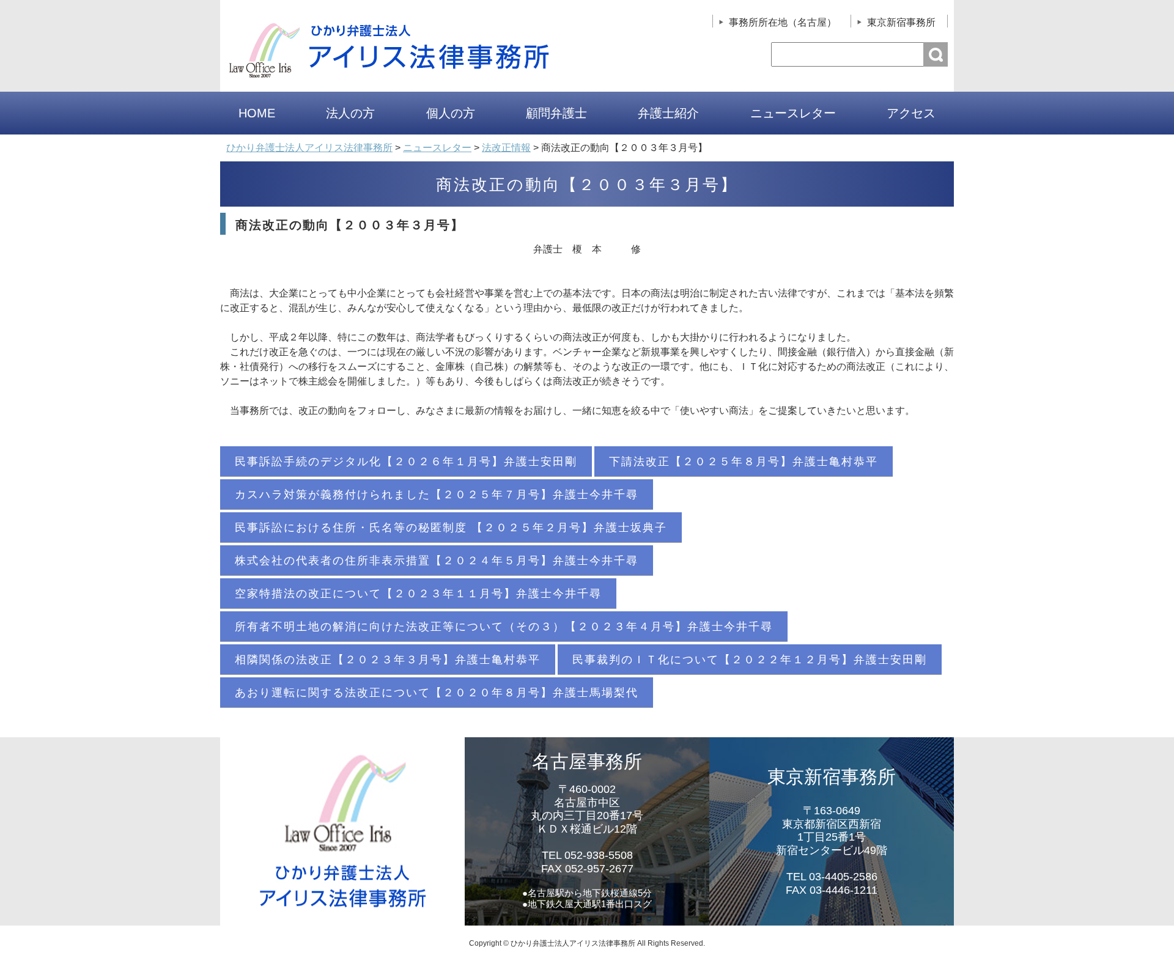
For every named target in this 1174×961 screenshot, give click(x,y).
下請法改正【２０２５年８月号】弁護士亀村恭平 (743, 461)
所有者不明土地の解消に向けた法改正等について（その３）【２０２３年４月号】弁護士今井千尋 (504, 626)
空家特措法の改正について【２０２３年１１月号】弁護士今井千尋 (418, 593)
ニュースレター (793, 113)
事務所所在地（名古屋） (782, 22)
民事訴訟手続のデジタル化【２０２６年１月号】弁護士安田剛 (406, 461)
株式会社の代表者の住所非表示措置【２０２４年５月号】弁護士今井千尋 (436, 560)
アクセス (911, 113)
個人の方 (450, 113)
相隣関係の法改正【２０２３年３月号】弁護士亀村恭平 (388, 660)
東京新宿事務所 (901, 22)
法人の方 (350, 113)
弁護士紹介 (668, 113)
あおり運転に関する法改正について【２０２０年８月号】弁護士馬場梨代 (436, 693)
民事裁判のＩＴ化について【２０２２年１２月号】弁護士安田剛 (749, 660)
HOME (256, 113)
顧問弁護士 (556, 113)
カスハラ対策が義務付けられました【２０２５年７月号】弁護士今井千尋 (436, 494)
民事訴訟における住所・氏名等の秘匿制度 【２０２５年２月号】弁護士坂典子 (451, 527)
